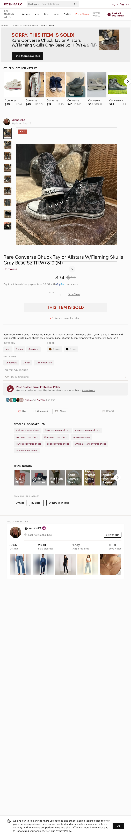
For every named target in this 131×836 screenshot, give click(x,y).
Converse (10, 269)
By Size (20, 502)
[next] (127, 81)
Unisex (26, 362)
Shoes (19, 349)
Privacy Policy (63, 830)
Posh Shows (82, 14)
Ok (118, 825)
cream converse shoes (87, 430)
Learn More (72, 284)
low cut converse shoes (28, 443)
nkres (28, 399)
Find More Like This (27, 56)
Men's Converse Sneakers (49, 25)
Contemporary (44, 362)
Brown (56, 349)
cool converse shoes (58, 443)
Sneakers (33, 349)
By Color (36, 502)
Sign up (124, 4)
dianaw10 (18, 120)
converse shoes (81, 437)
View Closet (112, 534)
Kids (46, 14)
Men (36, 14)
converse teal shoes (26, 450)
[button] (34, 4)
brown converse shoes (57, 430)
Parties (67, 14)
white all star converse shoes (90, 443)
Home (56, 14)
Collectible (11, 362)
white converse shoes (27, 430)
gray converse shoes (27, 437)
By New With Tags (59, 502)
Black (73, 349)
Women (26, 14)
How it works (96, 14)
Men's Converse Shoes (26, 25)
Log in (114, 4)
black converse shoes (55, 437)
